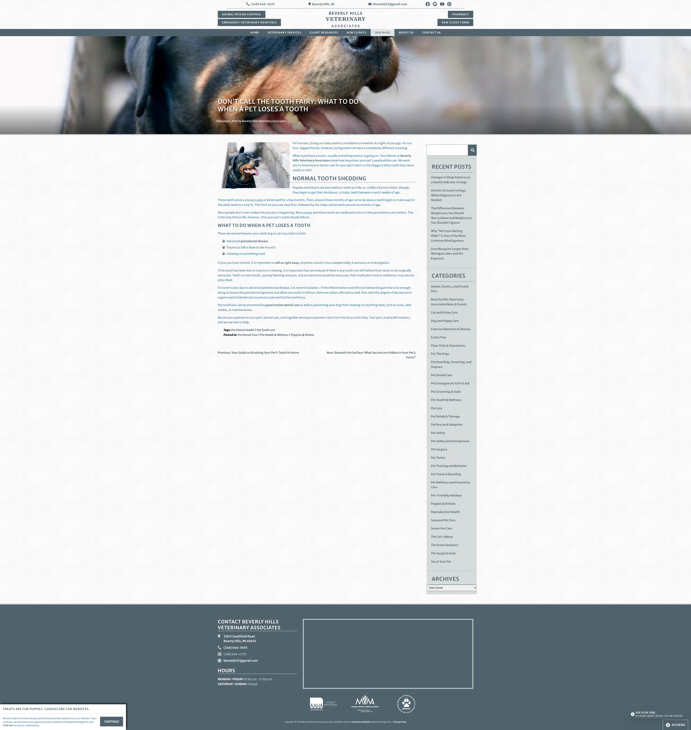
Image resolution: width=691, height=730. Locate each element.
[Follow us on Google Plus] (435, 4)
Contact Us (431, 32)
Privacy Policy (400, 722)
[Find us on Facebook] (428, 4)
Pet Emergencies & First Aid (450, 383)
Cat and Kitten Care (444, 312)
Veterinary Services (284, 32)
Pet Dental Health (242, 330)
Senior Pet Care (441, 528)
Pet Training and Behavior (449, 466)
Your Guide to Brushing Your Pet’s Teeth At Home (258, 352)
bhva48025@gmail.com (390, 4)
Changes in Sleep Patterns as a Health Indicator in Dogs (450, 179)
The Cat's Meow (442, 537)
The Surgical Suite (443, 553)
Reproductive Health (445, 512)
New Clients (356, 32)
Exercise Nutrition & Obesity (450, 329)
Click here (8, 725)
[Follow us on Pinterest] (449, 4)
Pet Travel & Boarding (446, 474)
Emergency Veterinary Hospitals (249, 22)
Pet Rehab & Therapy (445, 416)
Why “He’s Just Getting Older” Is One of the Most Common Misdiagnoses (448, 235)
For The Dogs (440, 353)
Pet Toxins (438, 457)
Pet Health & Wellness (274, 335)
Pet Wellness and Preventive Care (450, 485)
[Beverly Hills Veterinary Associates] (345, 19)
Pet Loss (436, 408)
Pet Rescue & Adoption (446, 424)
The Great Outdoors (444, 545)
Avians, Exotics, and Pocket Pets (450, 289)
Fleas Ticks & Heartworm (448, 345)
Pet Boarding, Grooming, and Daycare (451, 364)
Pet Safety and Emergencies (450, 441)
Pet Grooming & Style (446, 391)
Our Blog (382, 32)
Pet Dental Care (248, 335)
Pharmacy (460, 14)
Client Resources (324, 32)
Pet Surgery (439, 449)
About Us (406, 32)
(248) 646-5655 (263, 4)
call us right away (287, 262)
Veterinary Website (361, 722)
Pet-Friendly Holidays (446, 495)
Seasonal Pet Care (443, 520)
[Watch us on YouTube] (442, 4)
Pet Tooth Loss (266, 330)
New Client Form (455, 22)
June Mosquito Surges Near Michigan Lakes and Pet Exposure (450, 253)
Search (472, 150)
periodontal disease (254, 241)
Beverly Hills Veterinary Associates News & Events (449, 302)
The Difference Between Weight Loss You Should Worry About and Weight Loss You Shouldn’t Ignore (451, 215)
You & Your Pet (441, 561)
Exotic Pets (438, 337)
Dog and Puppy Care (445, 321)
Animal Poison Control (241, 14)
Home (254, 32)
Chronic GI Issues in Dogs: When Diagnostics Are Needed (448, 195)
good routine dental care (282, 305)
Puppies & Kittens (302, 335)
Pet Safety (438, 433)
